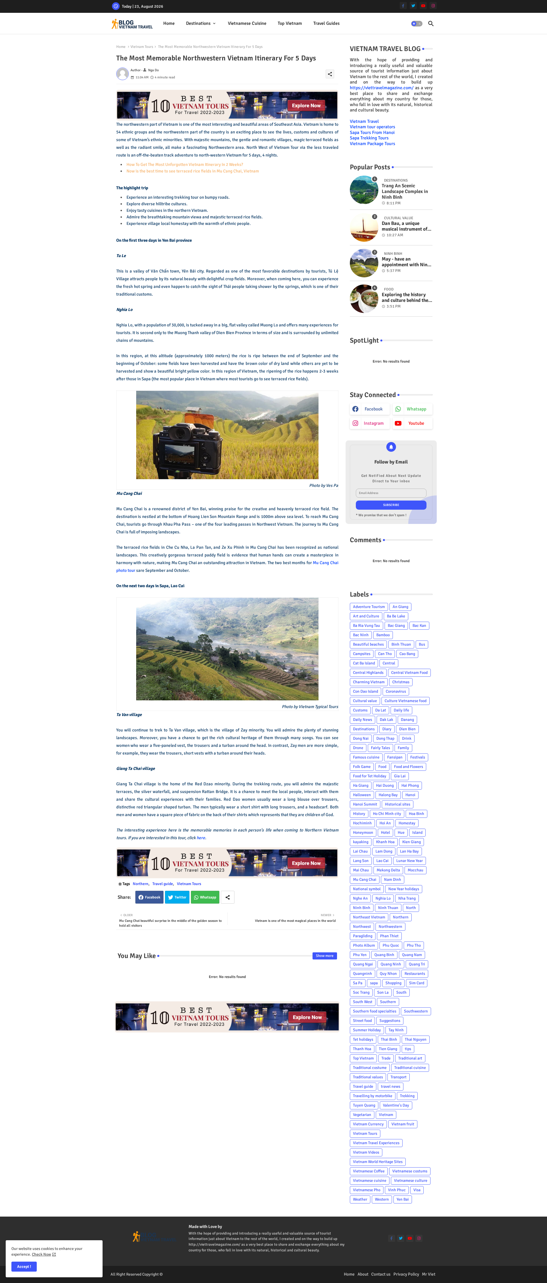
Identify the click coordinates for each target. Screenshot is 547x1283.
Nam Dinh (392, 879)
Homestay (407, 823)
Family (403, 747)
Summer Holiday (367, 1030)
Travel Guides (326, 23)
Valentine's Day (396, 1105)
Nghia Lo (383, 898)
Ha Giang (360, 785)
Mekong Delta (388, 870)
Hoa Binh (416, 813)
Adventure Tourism (369, 606)
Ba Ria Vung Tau (366, 625)
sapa (374, 983)
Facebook (152, 897)
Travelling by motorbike (372, 1095)
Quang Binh (384, 954)
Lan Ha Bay (409, 851)
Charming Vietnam (369, 682)
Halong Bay (388, 794)
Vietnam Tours (141, 46)
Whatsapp (208, 897)
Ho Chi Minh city (387, 813)
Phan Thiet (389, 936)
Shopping (393, 983)
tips (408, 1048)
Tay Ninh (396, 1030)
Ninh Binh (361, 907)
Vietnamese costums (409, 1171)
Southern (388, 1001)
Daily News (362, 719)
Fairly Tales (380, 747)
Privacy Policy (406, 1274)
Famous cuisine (366, 757)
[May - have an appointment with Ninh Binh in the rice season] (364, 263)
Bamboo (383, 635)
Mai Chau (361, 870)
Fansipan (395, 757)
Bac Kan (419, 625)
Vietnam (386, 1114)
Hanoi (410, 794)
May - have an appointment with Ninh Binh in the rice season (406, 262)
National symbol (367, 888)
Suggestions (389, 1020)
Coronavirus (396, 691)
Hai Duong (385, 785)
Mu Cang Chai (364, 879)
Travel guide (162, 883)
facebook (374, 409)
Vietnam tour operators (372, 127)
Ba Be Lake (396, 616)
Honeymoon (363, 832)
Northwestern (390, 926)
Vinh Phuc (397, 1190)
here (201, 837)
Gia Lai (400, 776)
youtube (416, 423)
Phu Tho (414, 945)
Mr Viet (428, 1274)
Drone (358, 747)
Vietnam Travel (364, 121)
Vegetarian (362, 1114)
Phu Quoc (391, 945)
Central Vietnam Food (409, 672)
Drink (406, 738)
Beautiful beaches (368, 644)
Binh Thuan (401, 644)
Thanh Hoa (362, 1048)
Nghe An (360, 898)
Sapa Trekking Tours (369, 138)
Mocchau (415, 870)
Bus (422, 644)
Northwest (362, 926)
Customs (360, 710)
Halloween (362, 794)
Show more (325, 955)
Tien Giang (388, 1048)
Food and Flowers (408, 766)
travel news (390, 1086)
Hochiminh (362, 823)
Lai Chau (360, 851)
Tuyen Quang (364, 1105)
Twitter (180, 897)
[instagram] (433, 5)
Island (417, 832)
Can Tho (385, 653)
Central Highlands (368, 672)
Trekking (407, 1095)
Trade (386, 1058)
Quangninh (362, 973)
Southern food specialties (374, 1011)
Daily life (401, 710)
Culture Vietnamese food (405, 700)
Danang (407, 719)
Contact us (381, 1274)
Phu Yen (360, 954)
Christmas (400, 682)
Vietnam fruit (402, 1124)
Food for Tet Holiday (369, 776)
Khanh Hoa (385, 841)
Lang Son (361, 860)
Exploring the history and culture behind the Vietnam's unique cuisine (405, 298)
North (411, 907)
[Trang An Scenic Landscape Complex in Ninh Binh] (364, 190)
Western (382, 1199)
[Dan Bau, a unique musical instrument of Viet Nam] (364, 227)
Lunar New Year (409, 860)
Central (389, 663)
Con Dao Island (365, 691)
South (401, 992)
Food (382, 766)
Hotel (385, 832)
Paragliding (362, 936)
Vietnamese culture (410, 1180)
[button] (417, 24)
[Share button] (227, 897)
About (363, 1274)
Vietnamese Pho (366, 1190)
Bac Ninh (361, 635)
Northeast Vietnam (369, 917)
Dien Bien (407, 729)
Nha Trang (407, 898)
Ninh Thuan (388, 907)
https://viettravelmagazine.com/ (382, 88)
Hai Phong (410, 785)
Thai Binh (389, 1039)
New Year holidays (403, 888)
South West (362, 1001)
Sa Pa (357, 983)
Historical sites (397, 804)
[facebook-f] (403, 5)
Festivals (417, 757)
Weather (360, 1199)
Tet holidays (363, 1039)
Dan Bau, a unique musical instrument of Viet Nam (404, 226)
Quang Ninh (391, 964)
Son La (383, 992)
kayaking (360, 841)
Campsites (361, 653)
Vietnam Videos (366, 1152)
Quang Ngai (363, 964)
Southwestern (416, 1011)
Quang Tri (417, 964)
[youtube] (423, 5)
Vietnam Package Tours (372, 144)
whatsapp (416, 409)
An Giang (400, 606)
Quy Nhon (388, 973)
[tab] (169, 23)
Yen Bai (403, 1199)
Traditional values (368, 1077)
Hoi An (385, 823)
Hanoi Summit (365, 804)
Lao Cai (382, 860)
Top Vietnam (290, 23)
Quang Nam (412, 954)
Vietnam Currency (368, 1124)
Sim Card (416, 983)
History (359, 813)
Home (169, 23)
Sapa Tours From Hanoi (372, 132)
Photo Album (364, 945)
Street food (362, 1020)
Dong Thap (385, 738)
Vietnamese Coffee (369, 1171)
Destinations (198, 23)
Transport (399, 1077)
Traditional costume (370, 1067)
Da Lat (380, 710)
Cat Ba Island (364, 663)
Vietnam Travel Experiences (376, 1142)
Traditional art (410, 1058)
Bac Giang (396, 625)
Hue (401, 832)
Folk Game (362, 766)
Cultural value (365, 700)
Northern (140, 883)
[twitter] (413, 5)
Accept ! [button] (24, 1266)
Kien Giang (411, 841)
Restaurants (415, 973)
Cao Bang (407, 653)
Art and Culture (366, 616)
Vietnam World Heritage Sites (378, 1161)
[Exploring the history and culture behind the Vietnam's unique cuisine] (364, 298)
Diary (386, 729)
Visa (417, 1190)
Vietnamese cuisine (247, 23)
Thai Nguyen (415, 1039)
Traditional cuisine (410, 1067)
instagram (374, 423)
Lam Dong (383, 851)
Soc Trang (361, 992)
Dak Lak (386, 719)
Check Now (41, 1254)
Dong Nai (361, 738)
